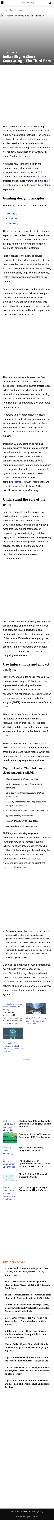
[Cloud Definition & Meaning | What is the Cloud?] (10, 1177)
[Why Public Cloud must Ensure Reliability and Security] (14, 1014)
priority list (15, 756)
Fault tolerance (12, 218)
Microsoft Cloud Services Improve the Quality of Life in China (36, 1021)
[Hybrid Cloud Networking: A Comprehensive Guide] (10, 1151)
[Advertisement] (27, 95)
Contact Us (25, 1512)
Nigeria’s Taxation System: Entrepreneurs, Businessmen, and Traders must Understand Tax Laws (27, 1383)
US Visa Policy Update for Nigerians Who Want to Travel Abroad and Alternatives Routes (26, 1321)
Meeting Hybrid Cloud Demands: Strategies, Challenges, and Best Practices (35, 1124)
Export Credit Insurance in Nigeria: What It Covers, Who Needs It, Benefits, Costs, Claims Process (27, 1271)
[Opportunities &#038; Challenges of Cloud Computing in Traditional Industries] (13, 1033)
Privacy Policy (37, 1512)
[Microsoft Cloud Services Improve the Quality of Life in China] (36, 1008)
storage (19, 482)
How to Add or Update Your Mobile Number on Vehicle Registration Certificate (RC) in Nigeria (27, 1347)
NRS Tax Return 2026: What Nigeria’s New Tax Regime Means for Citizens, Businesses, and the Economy (27, 1370)
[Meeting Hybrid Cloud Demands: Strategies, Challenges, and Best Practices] (10, 1130)
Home (5, 10)
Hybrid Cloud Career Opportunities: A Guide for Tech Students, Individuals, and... (34, 1164)
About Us (15, 1512)
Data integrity (12, 213)
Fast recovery (12, 223)
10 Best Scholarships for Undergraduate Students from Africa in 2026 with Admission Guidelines (27, 1285)
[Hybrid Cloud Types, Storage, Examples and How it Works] (10, 1193)
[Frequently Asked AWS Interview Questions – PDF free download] (10, 1138)
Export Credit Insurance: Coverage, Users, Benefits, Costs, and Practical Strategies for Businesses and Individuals (27, 1308)
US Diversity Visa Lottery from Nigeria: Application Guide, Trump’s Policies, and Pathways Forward (25, 1334)
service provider (37, 176)
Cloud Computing (15, 10)
